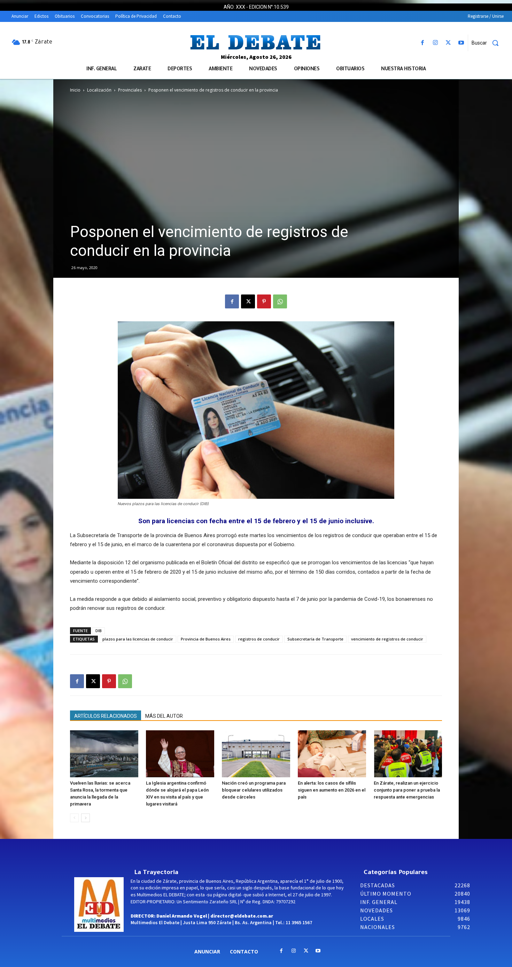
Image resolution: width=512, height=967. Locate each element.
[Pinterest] (264, 301)
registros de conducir (259, 639)
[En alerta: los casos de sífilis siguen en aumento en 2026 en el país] (332, 753)
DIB (98, 630)
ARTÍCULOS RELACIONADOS (105, 716)
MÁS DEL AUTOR (164, 716)
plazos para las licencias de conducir (137, 639)
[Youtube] (461, 43)
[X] (448, 43)
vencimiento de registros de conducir (387, 639)
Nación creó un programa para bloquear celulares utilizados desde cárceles (254, 790)
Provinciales (130, 90)
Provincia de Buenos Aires (206, 639)
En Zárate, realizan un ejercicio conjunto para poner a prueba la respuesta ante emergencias (407, 790)
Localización (99, 90)
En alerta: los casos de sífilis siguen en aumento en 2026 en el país (331, 790)
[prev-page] (74, 817)
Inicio (75, 90)
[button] (488, 42)
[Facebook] (422, 43)
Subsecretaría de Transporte (315, 639)
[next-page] (85, 817)
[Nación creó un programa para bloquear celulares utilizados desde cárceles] (256, 753)
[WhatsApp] (280, 301)
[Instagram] (435, 43)
